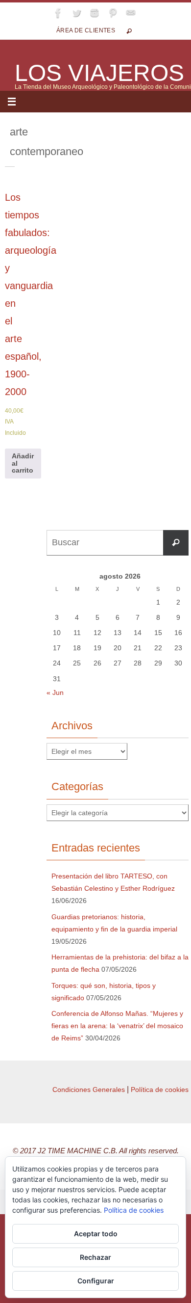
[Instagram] (94, 13)
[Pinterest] (112, 13)
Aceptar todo (96, 1233)
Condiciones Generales (88, 1089)
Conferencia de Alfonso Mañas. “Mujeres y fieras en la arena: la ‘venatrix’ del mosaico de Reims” (117, 1026)
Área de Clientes (85, 30)
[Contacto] (131, 13)
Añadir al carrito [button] (23, 463)
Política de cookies (160, 1089)
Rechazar (95, 1257)
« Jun (55, 692)
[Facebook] (58, 13)
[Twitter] (76, 13)
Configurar (95, 1280)
